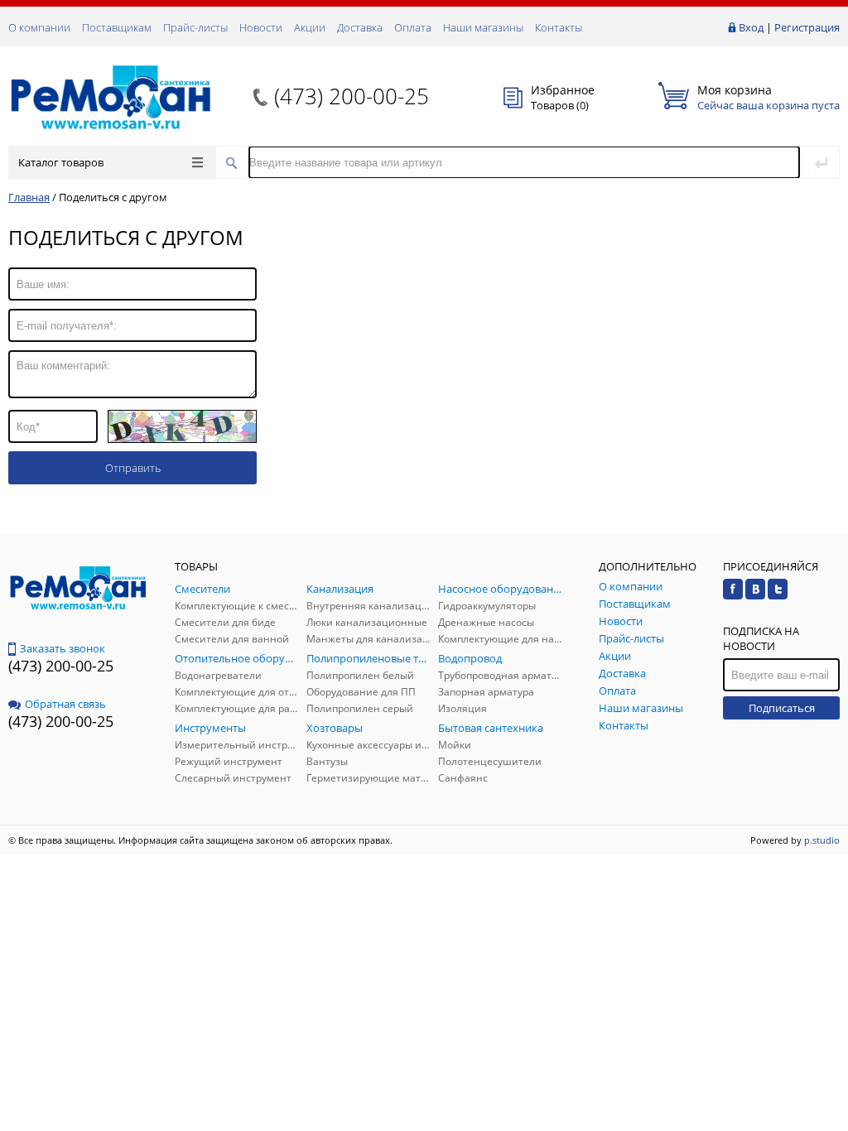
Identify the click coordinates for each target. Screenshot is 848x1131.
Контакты (558, 27)
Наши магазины (483, 27)
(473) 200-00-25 (351, 96)
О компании (39, 27)
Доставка (360, 27)
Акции (309, 27)
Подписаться (782, 707)
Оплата (412, 27)
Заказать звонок (62, 648)
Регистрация (807, 27)
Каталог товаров (61, 162)
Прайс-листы (195, 27)
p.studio (822, 840)
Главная (29, 197)
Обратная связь (65, 703)
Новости (260, 27)
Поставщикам (117, 27)
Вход (751, 27)
